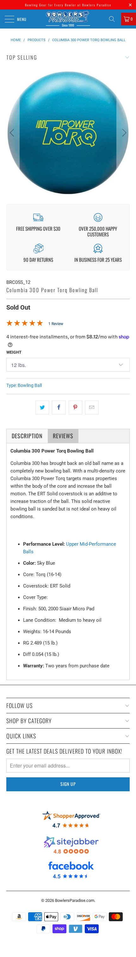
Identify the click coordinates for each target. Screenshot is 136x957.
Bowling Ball (30, 385)
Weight (14, 352)
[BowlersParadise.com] (68, 19)
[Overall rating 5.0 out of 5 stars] (24, 324)
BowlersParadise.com (74, 900)
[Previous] (13, 133)
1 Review (55, 324)
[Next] (123, 133)
